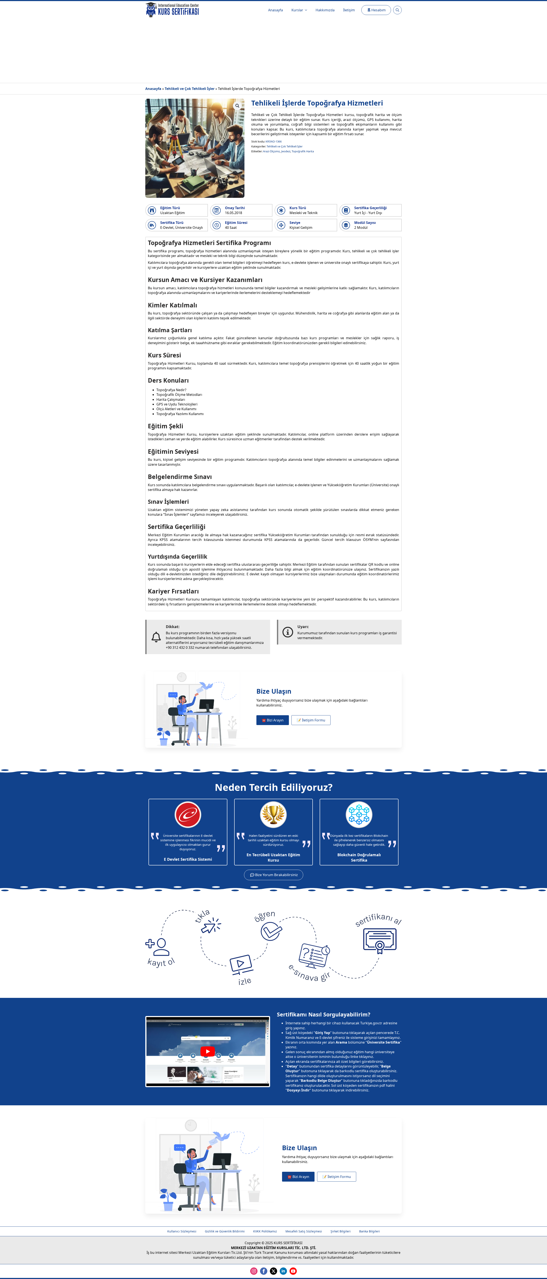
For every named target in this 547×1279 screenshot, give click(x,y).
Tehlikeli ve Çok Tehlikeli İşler (190, 88)
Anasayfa (275, 10)
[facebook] (263, 1271)
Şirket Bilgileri (341, 1231)
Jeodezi (285, 151)
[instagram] (253, 1271)
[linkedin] (283, 1271)
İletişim (349, 10)
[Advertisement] (273, 51)
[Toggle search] (397, 10)
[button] (237, 105)
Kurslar (297, 10)
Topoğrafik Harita (303, 151)
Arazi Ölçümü (271, 151)
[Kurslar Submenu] (307, 10)
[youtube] (293, 1271)
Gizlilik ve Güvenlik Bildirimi (225, 1231)
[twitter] (273, 1271)
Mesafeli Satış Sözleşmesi (303, 1231)
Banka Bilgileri (369, 1231)
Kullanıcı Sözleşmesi (181, 1231)
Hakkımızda (325, 10)
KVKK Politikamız (265, 1231)
